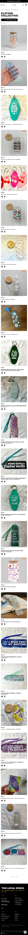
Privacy (16, 918)
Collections (7, 9)
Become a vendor (5, 916)
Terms (16, 920)
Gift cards (4, 904)
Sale (2, 908)
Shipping (17, 914)
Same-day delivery (19, 900)
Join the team (4, 918)
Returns (16, 916)
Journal (3, 920)
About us (3, 914)
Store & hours (18, 898)
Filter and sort (10, 20)
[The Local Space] (14, 5)
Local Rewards (18, 904)
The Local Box (5, 901)
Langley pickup (18, 902)
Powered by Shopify (21, 931)
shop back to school (14, 1)
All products (4, 898)
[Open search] (4, 5)
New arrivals (4, 900)
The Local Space (13, 931)
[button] (25, 5)
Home (2, 9)
